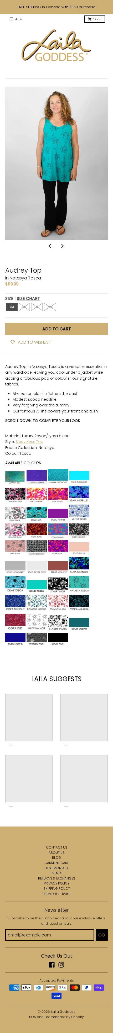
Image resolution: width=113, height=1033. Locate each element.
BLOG (56, 857)
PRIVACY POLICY (56, 883)
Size (22, 298)
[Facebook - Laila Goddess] (52, 965)
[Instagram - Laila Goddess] (61, 965)
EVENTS (56, 873)
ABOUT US (57, 852)
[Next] (62, 246)
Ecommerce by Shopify (64, 1017)
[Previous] (50, 246)
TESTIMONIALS (56, 868)
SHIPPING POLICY (56, 888)
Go (101, 935)
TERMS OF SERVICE (56, 894)
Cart (97, 19)
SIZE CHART (28, 298)
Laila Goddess (63, 1011)
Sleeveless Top (29, 441)
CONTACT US (56, 847)
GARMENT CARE (56, 863)
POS (32, 1017)
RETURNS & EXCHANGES (56, 878)
